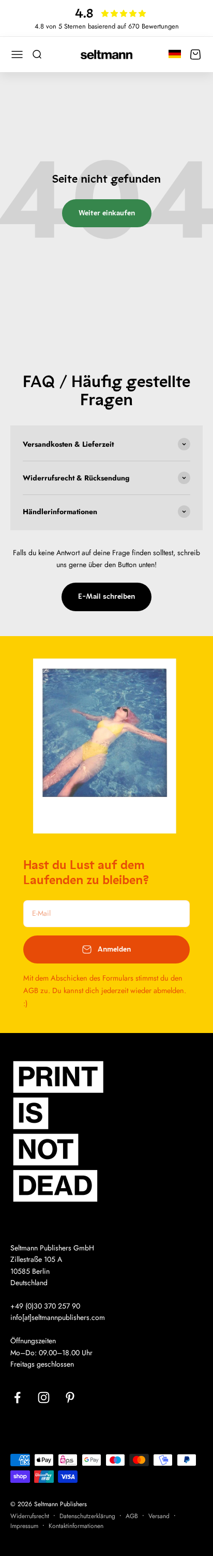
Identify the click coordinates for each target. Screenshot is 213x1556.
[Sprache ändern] (175, 53)
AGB (132, 1516)
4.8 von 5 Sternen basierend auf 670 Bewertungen (107, 26)
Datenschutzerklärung (87, 1516)
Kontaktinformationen (76, 1526)
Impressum (24, 1526)
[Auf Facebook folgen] (17, 1397)
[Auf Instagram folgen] (44, 1397)
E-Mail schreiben (106, 596)
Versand (159, 1516)
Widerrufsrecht (29, 1516)
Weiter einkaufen (107, 213)
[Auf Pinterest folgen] (70, 1397)
